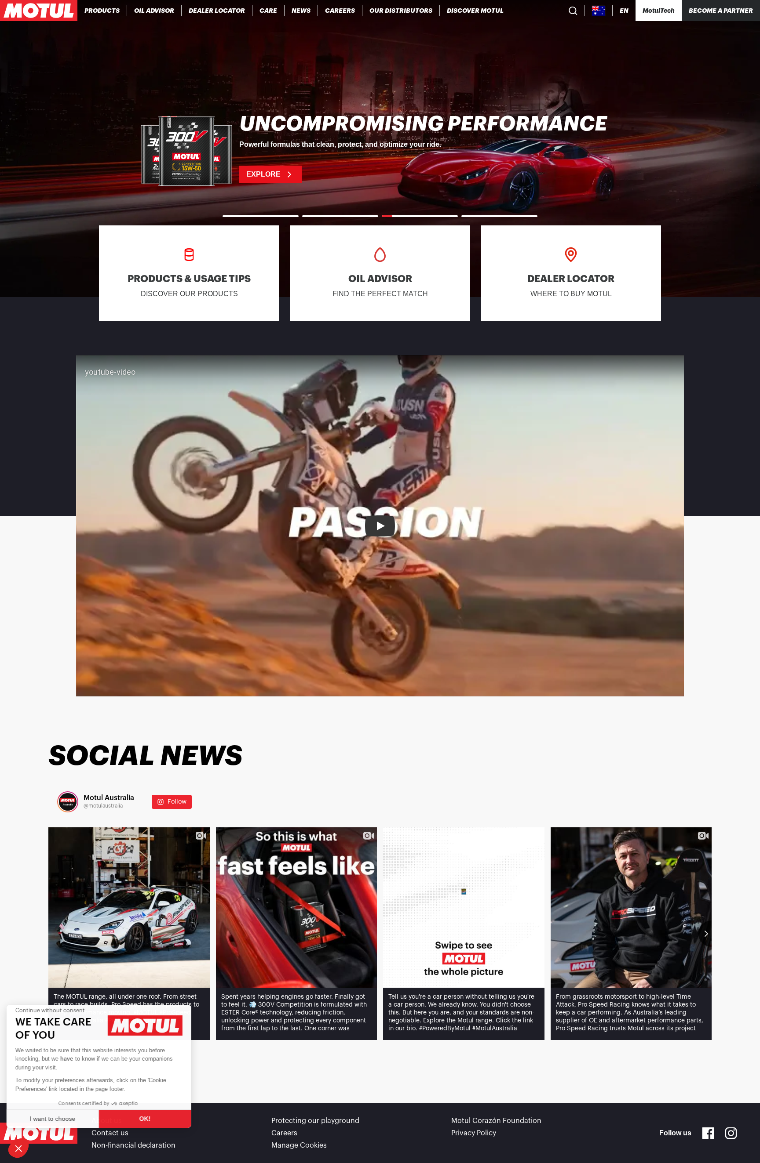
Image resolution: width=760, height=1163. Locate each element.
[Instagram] (731, 1133)
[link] (268, 10)
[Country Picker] (599, 11)
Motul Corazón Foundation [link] (496, 1120)
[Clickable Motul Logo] (38, 10)
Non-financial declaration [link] (133, 1145)
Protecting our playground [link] (315, 1120)
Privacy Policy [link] (473, 1133)
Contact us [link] (109, 1133)
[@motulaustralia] (68, 802)
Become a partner (721, 10)
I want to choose (55, 1118)
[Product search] (573, 10)
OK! (147, 1118)
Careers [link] (284, 1133)
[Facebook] (708, 1133)
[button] (18, 1148)
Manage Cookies (299, 1145)
